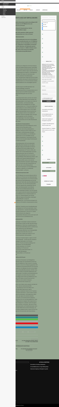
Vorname (43, 86)
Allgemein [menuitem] (5, 10)
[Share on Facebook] (17, 336)
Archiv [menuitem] (3, 7)
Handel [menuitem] (4, 11)
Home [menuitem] (3, 0)
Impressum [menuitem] (4, 17)
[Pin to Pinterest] (20, 336)
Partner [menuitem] (4, 14)
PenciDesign (21, 405)
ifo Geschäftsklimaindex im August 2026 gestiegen (39, 366)
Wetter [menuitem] (3, 6)
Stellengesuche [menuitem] (5, 4)
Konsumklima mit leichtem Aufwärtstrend (37, 364)
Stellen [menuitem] (4, 2)
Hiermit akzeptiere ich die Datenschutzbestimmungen (47, 98)
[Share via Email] (22, 336)
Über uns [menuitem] (4, 9)
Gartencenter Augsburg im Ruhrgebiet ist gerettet (39, 368)
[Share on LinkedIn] (21, 336)
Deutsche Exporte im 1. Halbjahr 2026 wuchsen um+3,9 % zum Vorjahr (48, 130)
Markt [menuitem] (4, 13)
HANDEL (20, 15)
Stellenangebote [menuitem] (6, 3)
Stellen (19, 9)
